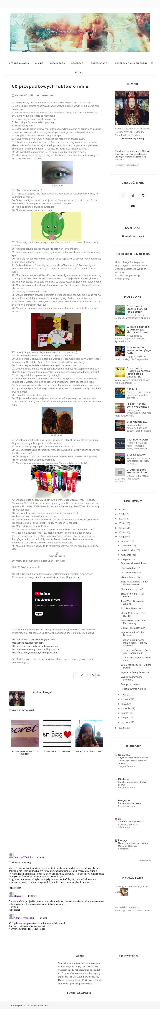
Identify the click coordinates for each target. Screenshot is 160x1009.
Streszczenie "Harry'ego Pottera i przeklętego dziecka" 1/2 (138, 372)
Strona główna (19, 63)
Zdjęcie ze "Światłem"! (89, 751)
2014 (122, 532)
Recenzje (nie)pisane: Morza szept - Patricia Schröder (134, 643)
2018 (122, 514)
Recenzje (77, 63)
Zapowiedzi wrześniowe (133, 563)
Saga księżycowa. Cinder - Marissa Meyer (135, 583)
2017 (122, 518)
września (126, 554)
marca (125, 713)
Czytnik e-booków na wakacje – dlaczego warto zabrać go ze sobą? (133, 760)
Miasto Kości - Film (131, 577)
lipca (124, 694)
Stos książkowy (136, 454)
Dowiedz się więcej (133, 138)
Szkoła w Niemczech (132, 608)
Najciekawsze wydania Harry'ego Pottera (139, 350)
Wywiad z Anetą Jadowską (135, 672)
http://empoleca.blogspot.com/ (28, 642)
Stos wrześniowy (137, 421)
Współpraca (57, 63)
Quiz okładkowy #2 (131, 568)
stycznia (126, 722)
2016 (122, 523)
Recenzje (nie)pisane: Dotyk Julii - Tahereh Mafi (136, 651)
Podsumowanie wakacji (133, 688)
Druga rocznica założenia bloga (137, 471)
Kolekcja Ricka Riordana (131, 63)
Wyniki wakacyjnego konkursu (131, 678)
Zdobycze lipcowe (130, 684)
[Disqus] (57, 806)
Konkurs (132, 388)
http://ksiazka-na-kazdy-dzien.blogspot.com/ (35, 646)
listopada (126, 545)
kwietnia (126, 708)
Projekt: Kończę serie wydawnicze (138, 405)
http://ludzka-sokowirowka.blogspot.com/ (33, 639)
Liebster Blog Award (57, 751)
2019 (122, 509)
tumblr (15, 453)
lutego (124, 717)
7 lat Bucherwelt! (137, 439)
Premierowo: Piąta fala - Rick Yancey (133, 622)
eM (120, 819)
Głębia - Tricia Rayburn (133, 627)
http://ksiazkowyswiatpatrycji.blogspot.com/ (35, 652)
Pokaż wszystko (144, 861)
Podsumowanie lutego (129, 803)
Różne (79, 73)
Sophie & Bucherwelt (39, 1005)
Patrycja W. (124, 800)
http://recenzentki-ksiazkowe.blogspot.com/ (58, 577)
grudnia (125, 541)
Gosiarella (124, 755)
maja (124, 703)
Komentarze (47, 95)
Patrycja (122, 840)
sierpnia (125, 559)
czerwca (126, 699)
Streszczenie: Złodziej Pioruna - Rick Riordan (138, 308)
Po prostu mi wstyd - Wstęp (25, 752)
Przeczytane (99, 63)
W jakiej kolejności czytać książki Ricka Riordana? (138, 329)
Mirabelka (123, 779)
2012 (122, 727)
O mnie (39, 63)
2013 (122, 537)
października (128, 550)
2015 (122, 528)
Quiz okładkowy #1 (131, 572)
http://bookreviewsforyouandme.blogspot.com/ (36, 649)
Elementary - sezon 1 (132, 589)
